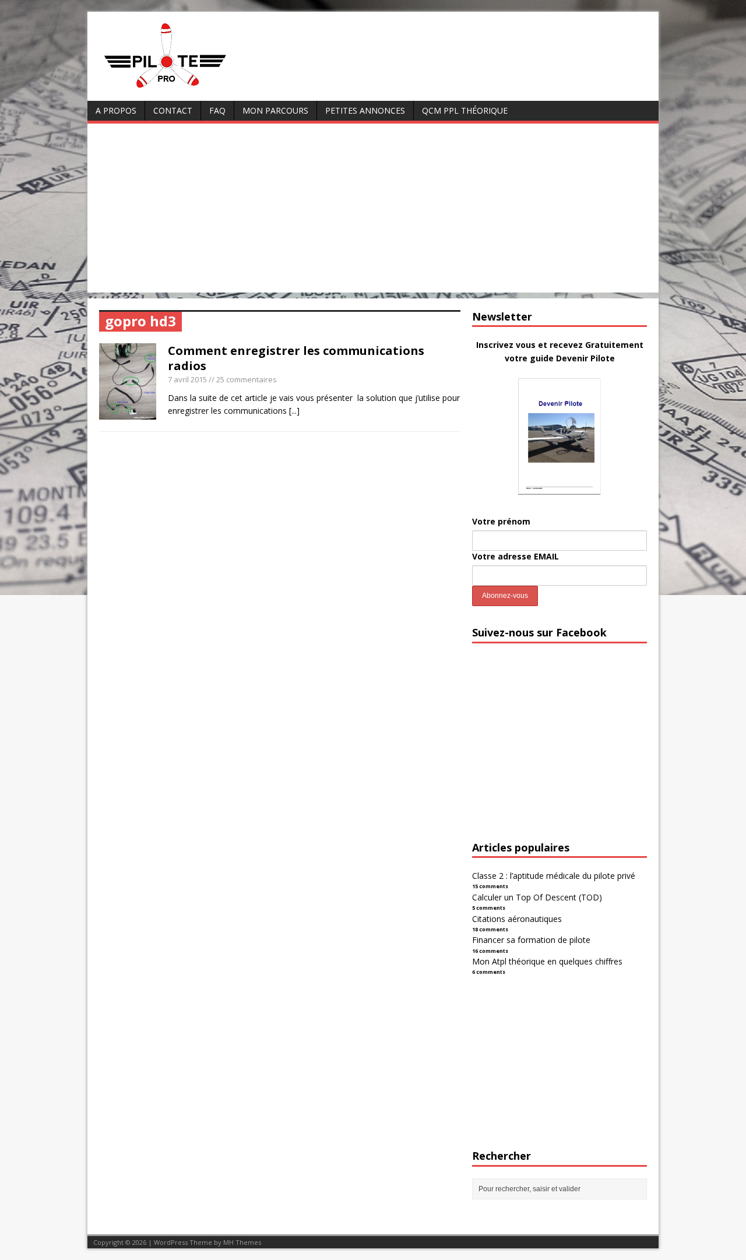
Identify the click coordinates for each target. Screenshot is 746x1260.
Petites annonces (365, 110)
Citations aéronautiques (517, 918)
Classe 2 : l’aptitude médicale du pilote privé (553, 875)
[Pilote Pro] (189, 88)
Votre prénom (501, 521)
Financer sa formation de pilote (531, 939)
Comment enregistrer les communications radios (296, 358)
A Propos (116, 110)
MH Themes (242, 1242)
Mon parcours (275, 110)
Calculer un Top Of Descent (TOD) (537, 897)
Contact (172, 110)
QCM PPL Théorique (465, 110)
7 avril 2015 (187, 379)
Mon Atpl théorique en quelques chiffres (547, 961)
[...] (294, 410)
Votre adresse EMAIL (515, 556)
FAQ (217, 110)
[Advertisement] (373, 211)
